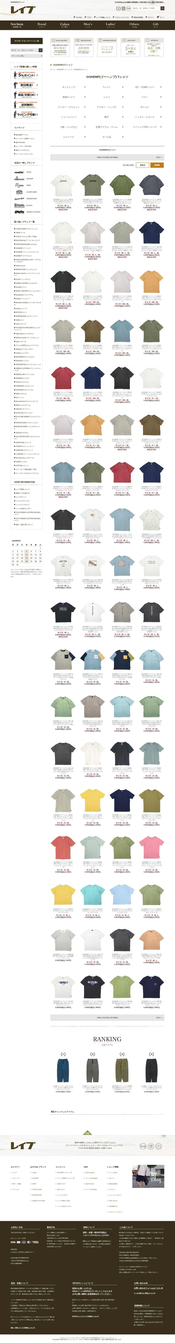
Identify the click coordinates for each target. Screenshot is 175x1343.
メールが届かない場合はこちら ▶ (144, 1293)
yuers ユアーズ (21, 341)
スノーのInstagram (92, 1178)
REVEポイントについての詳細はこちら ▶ (85, 1316)
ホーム (52, 69)
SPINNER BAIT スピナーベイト (27, 316)
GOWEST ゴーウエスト (24, 256)
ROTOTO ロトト (21, 312)
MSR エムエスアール (23, 405)
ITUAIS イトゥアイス (23, 279)
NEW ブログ (61, 1184)
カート (162, 17)
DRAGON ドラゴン (22, 361)
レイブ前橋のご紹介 (64, 1200)
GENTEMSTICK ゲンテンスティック (28, 364)
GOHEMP (35, 1178)
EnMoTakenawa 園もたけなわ (26, 244)
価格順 (142, 165)
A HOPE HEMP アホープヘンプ (26, 229)
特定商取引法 (113, 1206)
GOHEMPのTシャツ (81, 69)
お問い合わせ (113, 1200)
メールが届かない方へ (23, 508)
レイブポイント (21, 497)
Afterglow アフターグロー (24, 349)
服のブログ (61, 1189)
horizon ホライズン (22, 382)
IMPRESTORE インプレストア (26, 269)
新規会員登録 (138, 17)
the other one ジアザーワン (25, 458)
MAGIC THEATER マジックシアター (28, 291)
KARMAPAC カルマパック (25, 386)
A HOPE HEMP (37, 1189)
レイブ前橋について (103, 17)
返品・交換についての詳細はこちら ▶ (23, 1327)
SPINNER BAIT (37, 1195)
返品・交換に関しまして (24, 524)
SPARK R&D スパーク (23, 442)
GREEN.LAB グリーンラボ (25, 374)
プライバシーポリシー (116, 1212)
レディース (16, 1178)
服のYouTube (20, 142)
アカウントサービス (122, 17)
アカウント (112, 1189)
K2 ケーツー (20, 397)
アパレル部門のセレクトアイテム (27, 345)
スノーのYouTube (91, 1189)
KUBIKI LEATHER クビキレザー (27, 283)
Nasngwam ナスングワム (24, 295)
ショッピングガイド (23, 505)
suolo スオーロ (21, 324)
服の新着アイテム (22, 135)
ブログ (89, 17)
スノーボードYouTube (23, 146)
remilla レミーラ (21, 308)
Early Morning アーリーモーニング (28, 240)
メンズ (15, 1172)
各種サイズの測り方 (23, 493)
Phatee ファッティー (23, 299)
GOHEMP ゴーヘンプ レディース (27, 252)
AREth (34, 1184)
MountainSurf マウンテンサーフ (27, 401)
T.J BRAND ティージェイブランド (27, 454)
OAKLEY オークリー (23, 409)
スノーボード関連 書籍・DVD (26, 469)
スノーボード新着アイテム (25, 139)
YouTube (79, 17)
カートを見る (113, 1172)
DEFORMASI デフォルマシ (25, 357)
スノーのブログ (62, 1195)
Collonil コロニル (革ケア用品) (26, 236)
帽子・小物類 (17, 1184)
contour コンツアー (22, 353)
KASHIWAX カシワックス (24, 390)
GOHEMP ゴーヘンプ (64, 69)
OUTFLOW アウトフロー (24, 413)
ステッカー (16, 1189)
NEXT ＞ (159, 157)
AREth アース (20, 233)
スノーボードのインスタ (24, 154)
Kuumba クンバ (21, 287)
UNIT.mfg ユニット (22, 465)
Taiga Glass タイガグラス (25, 334)
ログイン (151, 17)
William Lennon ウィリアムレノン (27, 338)
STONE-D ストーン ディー (25, 446)
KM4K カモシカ (21, 394)
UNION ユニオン (21, 462)
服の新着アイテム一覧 (65, 1172)
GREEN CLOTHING (38, 1200)
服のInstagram (90, 1172)
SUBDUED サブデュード (24, 450)
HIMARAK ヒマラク (22, 378)
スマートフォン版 (33, 41)
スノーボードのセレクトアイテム (27, 473)
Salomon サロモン (22, 433)
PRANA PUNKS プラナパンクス (27, 423)
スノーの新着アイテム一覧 (66, 1178)
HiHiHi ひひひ (20, 266)
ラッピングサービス (23, 501)
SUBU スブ (20, 320)
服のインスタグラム (23, 150)
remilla (34, 1172)
